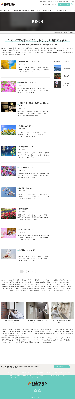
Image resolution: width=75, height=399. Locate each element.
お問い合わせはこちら (64, 4)
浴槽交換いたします (26, 147)
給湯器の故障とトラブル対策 (29, 61)
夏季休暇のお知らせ (26, 126)
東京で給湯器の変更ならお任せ (63, 372)
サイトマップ (60, 377)
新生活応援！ (23, 209)
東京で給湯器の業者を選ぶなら (45, 372)
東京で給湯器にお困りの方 (29, 372)
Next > (29, 271)
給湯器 (13, 338)
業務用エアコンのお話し (28, 250)
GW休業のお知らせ (26, 188)
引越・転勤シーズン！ (27, 229)
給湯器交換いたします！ (27, 82)
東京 (2, 338)
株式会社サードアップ (59, 375)
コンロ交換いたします (27, 167)
